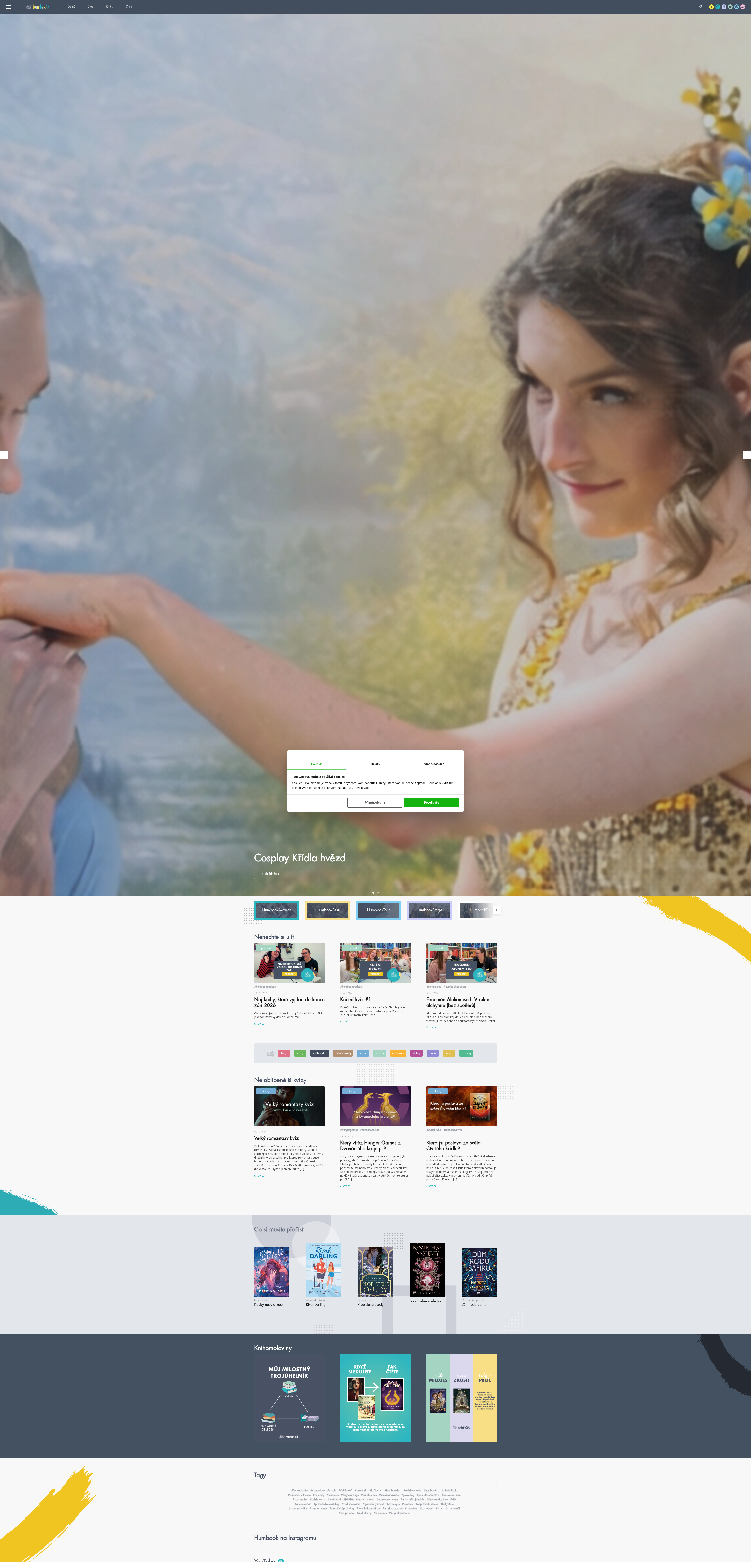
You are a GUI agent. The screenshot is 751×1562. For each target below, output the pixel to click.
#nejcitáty (318, 1495)
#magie (331, 1490)
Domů (71, 6)
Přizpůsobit (373, 802)
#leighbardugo (350, 1495)
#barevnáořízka (451, 1495)
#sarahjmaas (369, 1495)
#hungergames (349, 1130)
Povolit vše (431, 802)
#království (375, 1490)
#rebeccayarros (452, 1130)
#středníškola (449, 1490)
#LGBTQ (348, 1499)
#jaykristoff (334, 1499)
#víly (453, 1499)
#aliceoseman (303, 1504)
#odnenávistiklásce (299, 1495)
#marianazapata (393, 1508)
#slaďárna (333, 1495)
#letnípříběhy (346, 1513)
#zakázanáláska (389, 1495)
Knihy (109, 6)
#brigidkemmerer (399, 1513)
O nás (130, 6)
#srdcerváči (453, 1508)
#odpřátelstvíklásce (426, 1504)
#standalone (317, 1490)
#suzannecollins (369, 1130)
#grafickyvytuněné (373, 1504)
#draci (439, 1508)
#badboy (407, 1504)
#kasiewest (426, 1508)
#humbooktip (431, 1490)
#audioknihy (364, 1513)
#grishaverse (317, 1499)
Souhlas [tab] (316, 764)
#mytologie (393, 1504)
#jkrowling (407, 1495)
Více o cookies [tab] (434, 764)
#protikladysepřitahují (327, 1504)
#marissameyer (365, 1499)
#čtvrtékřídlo (433, 1130)
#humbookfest (392, 1490)
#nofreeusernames (387, 1499)
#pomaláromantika (428, 1495)
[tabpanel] (375, 455)
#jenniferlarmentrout (368, 1508)
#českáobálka (299, 1490)
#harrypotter (300, 1499)
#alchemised (433, 986)
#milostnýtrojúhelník (412, 1499)
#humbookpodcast (265, 986)
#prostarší (361, 1490)
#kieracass (380, 1513)
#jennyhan (411, 1508)
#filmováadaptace (437, 1499)
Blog (90, 6)
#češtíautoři (346, 1490)
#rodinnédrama (351, 1504)
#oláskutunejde (412, 1490)
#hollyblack (447, 1504)
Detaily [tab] (375, 764)
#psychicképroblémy (342, 1508)
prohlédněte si (271, 873)
